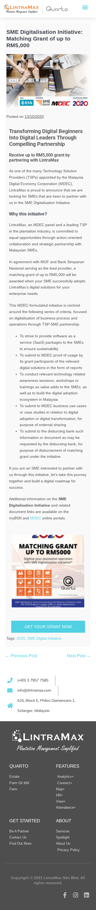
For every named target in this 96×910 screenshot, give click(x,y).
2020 (21, 638)
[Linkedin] (86, 895)
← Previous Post (21, 656)
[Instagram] (75, 895)
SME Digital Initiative (44, 638)
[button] (85, 7)
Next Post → (79, 656)
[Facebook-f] (65, 895)
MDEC (35, 518)
